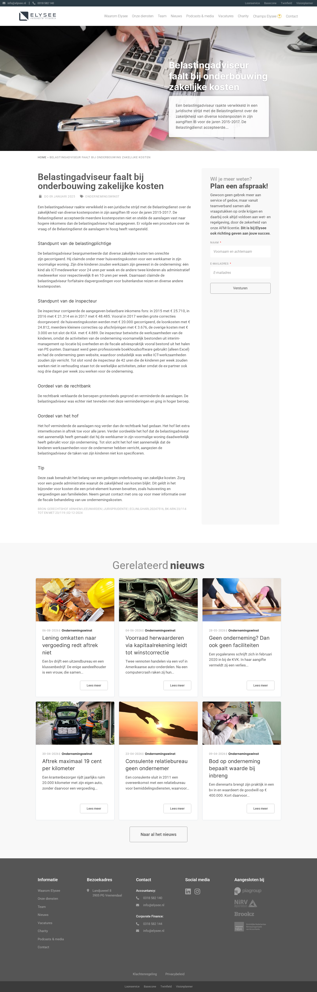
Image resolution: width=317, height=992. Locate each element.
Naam (215, 242)
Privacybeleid (174, 974)
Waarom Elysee (116, 16)
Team (162, 16)
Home (42, 157)
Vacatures (226, 16)
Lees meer (94, 685)
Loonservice (252, 3)
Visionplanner (304, 3)
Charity (243, 16)
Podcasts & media (200, 16)
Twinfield (286, 3)
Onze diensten (143, 16)
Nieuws (176, 16)
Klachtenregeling (145, 974)
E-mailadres (219, 263)
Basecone (270, 3)
